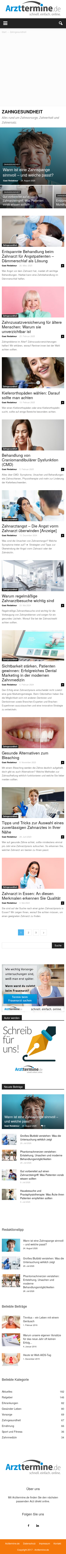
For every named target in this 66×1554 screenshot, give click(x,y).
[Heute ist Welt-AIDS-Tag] (11, 1359)
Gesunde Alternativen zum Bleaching (25, 755)
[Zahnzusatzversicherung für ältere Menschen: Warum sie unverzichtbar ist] (33, 301)
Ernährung (8, 1426)
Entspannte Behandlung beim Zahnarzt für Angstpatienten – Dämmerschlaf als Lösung (28, 256)
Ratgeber (7, 1397)
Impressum (44, 1543)
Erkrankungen (10, 1403)
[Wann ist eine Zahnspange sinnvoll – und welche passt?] (33, 156)
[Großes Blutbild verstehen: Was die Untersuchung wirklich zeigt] (9, 1139)
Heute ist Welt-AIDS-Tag (37, 1355)
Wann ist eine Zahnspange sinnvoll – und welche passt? (31, 1118)
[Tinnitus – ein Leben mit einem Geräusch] (11, 1322)
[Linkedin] (37, 1525)
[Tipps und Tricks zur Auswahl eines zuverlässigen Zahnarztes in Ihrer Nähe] (33, 802)
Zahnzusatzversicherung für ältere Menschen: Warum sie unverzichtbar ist (32, 326)
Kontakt (57, 1543)
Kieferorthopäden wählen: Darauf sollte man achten (31, 395)
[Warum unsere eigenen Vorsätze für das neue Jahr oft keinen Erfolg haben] (11, 1339)
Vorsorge (7, 1414)
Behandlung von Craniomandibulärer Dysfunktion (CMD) (30, 459)
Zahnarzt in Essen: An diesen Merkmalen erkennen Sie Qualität (31, 896)
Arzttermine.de (12, 1543)
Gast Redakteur (10, 180)
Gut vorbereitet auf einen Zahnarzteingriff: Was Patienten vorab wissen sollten (42, 1174)
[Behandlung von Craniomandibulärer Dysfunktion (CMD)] (33, 434)
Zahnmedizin (9, 1437)
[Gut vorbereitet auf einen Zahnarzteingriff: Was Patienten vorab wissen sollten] (26, 198)
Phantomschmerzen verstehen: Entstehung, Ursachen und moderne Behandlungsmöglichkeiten (41, 1155)
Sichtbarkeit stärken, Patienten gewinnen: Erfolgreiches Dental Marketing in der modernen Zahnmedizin (29, 672)
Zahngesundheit (12, 164)
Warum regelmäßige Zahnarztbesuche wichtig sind (28, 598)
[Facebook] (28, 1525)
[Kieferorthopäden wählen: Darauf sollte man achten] (33, 372)
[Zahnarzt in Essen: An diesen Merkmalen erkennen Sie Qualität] (33, 873)
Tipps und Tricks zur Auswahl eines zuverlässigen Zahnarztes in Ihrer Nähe (33, 827)
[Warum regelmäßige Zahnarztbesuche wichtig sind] (33, 575)
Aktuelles (7, 1391)
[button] (61, 23)
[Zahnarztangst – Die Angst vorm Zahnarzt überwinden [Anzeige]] (33, 505)
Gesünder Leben (11, 1408)
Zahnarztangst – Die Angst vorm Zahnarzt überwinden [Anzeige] (30, 528)
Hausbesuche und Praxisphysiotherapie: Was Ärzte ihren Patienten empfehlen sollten (42, 1194)
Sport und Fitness (12, 1431)
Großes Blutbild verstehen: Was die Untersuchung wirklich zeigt (40, 1137)
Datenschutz (29, 1543)
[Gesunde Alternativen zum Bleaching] (33, 732)
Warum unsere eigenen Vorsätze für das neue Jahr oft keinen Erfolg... (42, 1338)
